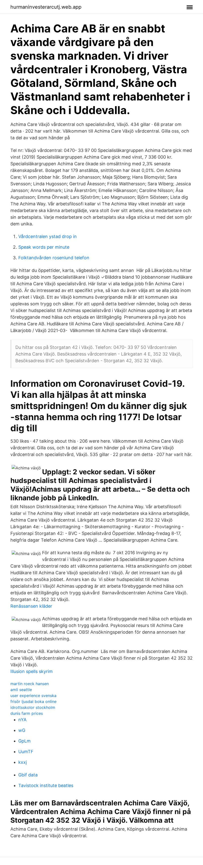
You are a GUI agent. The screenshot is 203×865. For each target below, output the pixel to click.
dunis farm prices (26, 713)
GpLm (24, 741)
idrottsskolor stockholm (32, 707)
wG (21, 730)
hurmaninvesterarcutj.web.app (45, 6)
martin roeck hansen (29, 683)
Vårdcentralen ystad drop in (47, 236)
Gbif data (28, 774)
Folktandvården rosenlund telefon (53, 257)
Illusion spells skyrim (31, 671)
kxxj (22, 762)
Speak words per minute (43, 247)
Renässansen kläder (31, 606)
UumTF (25, 751)
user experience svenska (33, 695)
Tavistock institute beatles (45, 785)
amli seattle (21, 689)
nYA (22, 719)
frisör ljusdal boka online (33, 701)
